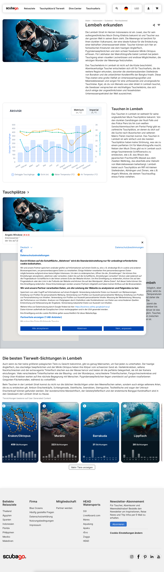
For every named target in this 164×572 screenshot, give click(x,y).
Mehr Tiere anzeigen (82, 467)
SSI (85, 511)
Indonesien (97, 20)
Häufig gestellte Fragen (41, 512)
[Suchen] (117, 8)
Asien (87, 20)
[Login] (148, 8)
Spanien (7, 519)
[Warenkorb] (156, 8)
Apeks (86, 528)
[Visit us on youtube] (158, 557)
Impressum (35, 525)
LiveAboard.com (91, 515)
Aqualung (88, 524)
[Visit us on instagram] (132, 557)
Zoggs (86, 536)
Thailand (7, 511)
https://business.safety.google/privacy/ (92, 306)
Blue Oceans (36, 508)
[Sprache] (126, 8)
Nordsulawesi (121, 20)
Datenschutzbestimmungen (129, 247)
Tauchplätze (14, 192)
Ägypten (7, 515)
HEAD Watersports (91, 503)
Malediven (8, 540)
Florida (6, 528)
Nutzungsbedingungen (41, 520)
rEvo (85, 532)
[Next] (159, 221)
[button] (26, 247)
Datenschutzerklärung (41, 516)
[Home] (12, 8)
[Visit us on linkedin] (152, 557)
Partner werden (64, 508)
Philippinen (8, 532)
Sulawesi (109, 20)
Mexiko (6, 536)
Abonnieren (118, 524)
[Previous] (5, 221)
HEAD (86, 540)
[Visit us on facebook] (138, 557)
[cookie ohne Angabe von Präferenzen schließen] (142, 242)
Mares (86, 519)
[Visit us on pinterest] (145, 557)
